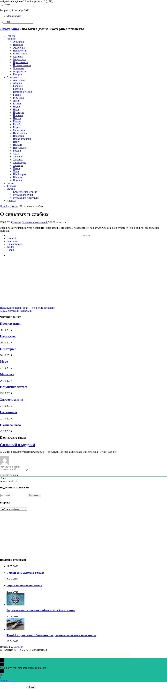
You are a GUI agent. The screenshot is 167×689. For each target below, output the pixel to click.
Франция (18, 165)
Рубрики (11, 38)
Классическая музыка (25, 191)
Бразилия (18, 88)
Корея (16, 127)
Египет (17, 103)
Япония (17, 180)
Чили (16, 171)
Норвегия (18, 136)
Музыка (11, 188)
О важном (18, 68)
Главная (11, 35)
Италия (17, 118)
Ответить (6, 680)
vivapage (18, 647)
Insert (32, 687)
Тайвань (17, 156)
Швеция (17, 177)
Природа (18, 44)
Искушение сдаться (13, 387)
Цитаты (13, 206)
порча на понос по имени (24, 585)
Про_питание (20, 62)
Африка (17, 83)
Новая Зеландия (22, 138)
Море (4, 361)
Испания (18, 115)
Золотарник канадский (16, 310)
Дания (16, 100)
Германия (18, 97)
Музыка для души (23, 194)
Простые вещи (10, 323)
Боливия (18, 86)
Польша (17, 144)
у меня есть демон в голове (25, 572)
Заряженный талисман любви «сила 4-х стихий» (41, 610)
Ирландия (18, 112)
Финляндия (19, 162)
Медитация (19, 59)
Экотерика (9, 29)
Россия (17, 150)
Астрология (19, 71)
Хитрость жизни (11, 399)
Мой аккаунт (14, 16)
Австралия (19, 80)
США (16, 153)
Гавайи (17, 94)
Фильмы (11, 186)
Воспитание (20, 53)
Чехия (16, 168)
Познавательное (22, 65)
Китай (16, 124)
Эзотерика (19, 47)
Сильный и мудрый (17, 445)
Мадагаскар (19, 130)
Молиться (7, 374)
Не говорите (8, 412)
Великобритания (22, 91)
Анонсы (11, 200)
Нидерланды (20, 133)
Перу (16, 141)
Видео (10, 183)
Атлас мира (13, 77)
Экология (18, 41)
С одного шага (10, 425)
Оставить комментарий (35, 222)
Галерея (17, 74)
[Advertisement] (83, 283)
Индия (16, 106)
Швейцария (19, 174)
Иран (16, 109)
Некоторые (8, 349)
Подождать (8, 336)
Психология (19, 50)
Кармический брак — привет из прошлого (27, 307)
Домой (4, 206)
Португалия (19, 147)
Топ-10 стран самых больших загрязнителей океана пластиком (51, 635)
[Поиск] (1, 5)
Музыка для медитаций (26, 197)
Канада (17, 121)
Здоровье (18, 56)
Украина (18, 159)
